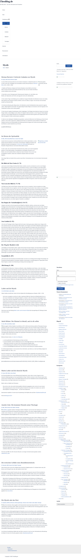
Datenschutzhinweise (12, 550)
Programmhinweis (62, 425)
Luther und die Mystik (8, 288)
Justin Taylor (61, 340)
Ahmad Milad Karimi (11, 138)
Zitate (60, 498)
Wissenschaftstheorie (65, 496)
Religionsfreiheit (64, 405)
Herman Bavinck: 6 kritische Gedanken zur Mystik (18, 77)
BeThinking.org (62, 327)
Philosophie (61, 422)
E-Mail (58, 275)
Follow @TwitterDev (60, 74)
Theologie (17, 407)
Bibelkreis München (62, 329)
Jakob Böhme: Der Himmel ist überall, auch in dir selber (20, 321)
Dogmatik (65, 482)
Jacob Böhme (9, 323)
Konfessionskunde (64, 465)
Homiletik (65, 471)
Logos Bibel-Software (63, 346)
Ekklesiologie (61, 384)
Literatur (63, 395)
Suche (58, 63)
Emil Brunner (11, 502)
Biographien (61, 381)
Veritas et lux (61, 359)
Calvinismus (66, 466)
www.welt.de (10, 490)
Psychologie (61, 427)
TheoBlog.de (6, 1)
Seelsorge (66, 475)
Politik (62, 404)
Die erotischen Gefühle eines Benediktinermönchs (18, 463)
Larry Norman (61, 344)
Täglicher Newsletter (62, 283)
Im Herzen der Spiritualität (10, 136)
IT (59, 413)
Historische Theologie (65, 450)
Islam (60, 411)
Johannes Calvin (26, 502)
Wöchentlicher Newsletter (63, 281)
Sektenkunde (63, 477)
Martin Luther (10, 373)
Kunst (62, 393)
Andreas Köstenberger (63, 325)
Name (58, 270)
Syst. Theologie (64, 479)
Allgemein (61, 371)
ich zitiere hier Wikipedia (17, 337)
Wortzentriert (61, 362)
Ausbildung (61, 377)
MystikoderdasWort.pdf (41, 392)
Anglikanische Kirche (63, 373)
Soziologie (61, 435)
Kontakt (8, 547)
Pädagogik (63, 494)
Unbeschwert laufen (62, 357)
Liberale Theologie (69, 460)
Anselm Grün (17, 138)
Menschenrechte (64, 402)
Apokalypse (68, 444)
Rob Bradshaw (62, 355)
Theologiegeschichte (68, 453)
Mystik (16, 79)
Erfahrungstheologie (18, 502)
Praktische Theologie (65, 470)
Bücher (62, 389)
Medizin (62, 491)
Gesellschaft (61, 400)
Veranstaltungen (64, 399)
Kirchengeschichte (67, 451)
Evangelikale (68, 458)
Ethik (65, 484)
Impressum (10, 549)
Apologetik (66, 480)
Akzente (60, 369)
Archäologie (61, 375)
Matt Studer (61, 349)
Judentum (61, 417)
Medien (60, 419)
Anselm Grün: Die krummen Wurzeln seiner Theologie (19, 405)
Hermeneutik (61, 409)
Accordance (61, 323)
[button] (9, 19)
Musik (62, 397)
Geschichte (63, 489)
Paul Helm (61, 351)
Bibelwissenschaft (64, 440)
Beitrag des (8, 395)
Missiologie (66, 473)
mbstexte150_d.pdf (5, 453)
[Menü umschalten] (6, 23)
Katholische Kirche (67, 468)
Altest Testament (67, 441)
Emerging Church (69, 455)
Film (62, 391)
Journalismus (61, 415)
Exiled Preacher (62, 333)
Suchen (68, 65)
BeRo (60, 311)
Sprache (60, 437)
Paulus (67, 448)
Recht (60, 429)
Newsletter (61, 420)
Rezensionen (61, 433)
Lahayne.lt (61, 342)
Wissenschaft (61, 488)
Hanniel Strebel (62, 334)
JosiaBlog (61, 338)
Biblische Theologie (62, 379)
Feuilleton (61, 388)
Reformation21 (62, 353)
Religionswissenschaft (63, 431)
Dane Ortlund (61, 331)
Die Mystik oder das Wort (10, 500)
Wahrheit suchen (62, 361)
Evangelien (68, 446)
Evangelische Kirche (63, 386)
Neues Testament (67, 443)
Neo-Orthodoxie (69, 463)
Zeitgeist (63, 407)
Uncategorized (61, 486)
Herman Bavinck (11, 79)
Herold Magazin (62, 336)
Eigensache (61, 382)
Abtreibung (61, 368)
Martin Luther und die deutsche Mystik (22, 310)
